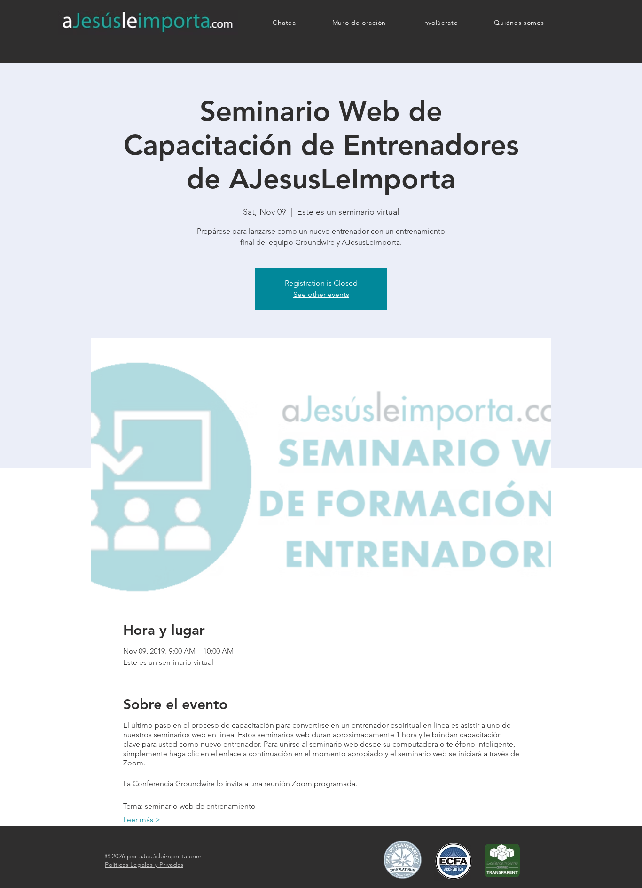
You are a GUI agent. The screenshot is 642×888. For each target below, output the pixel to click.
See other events (321, 294)
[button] (440, 22)
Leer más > (141, 819)
